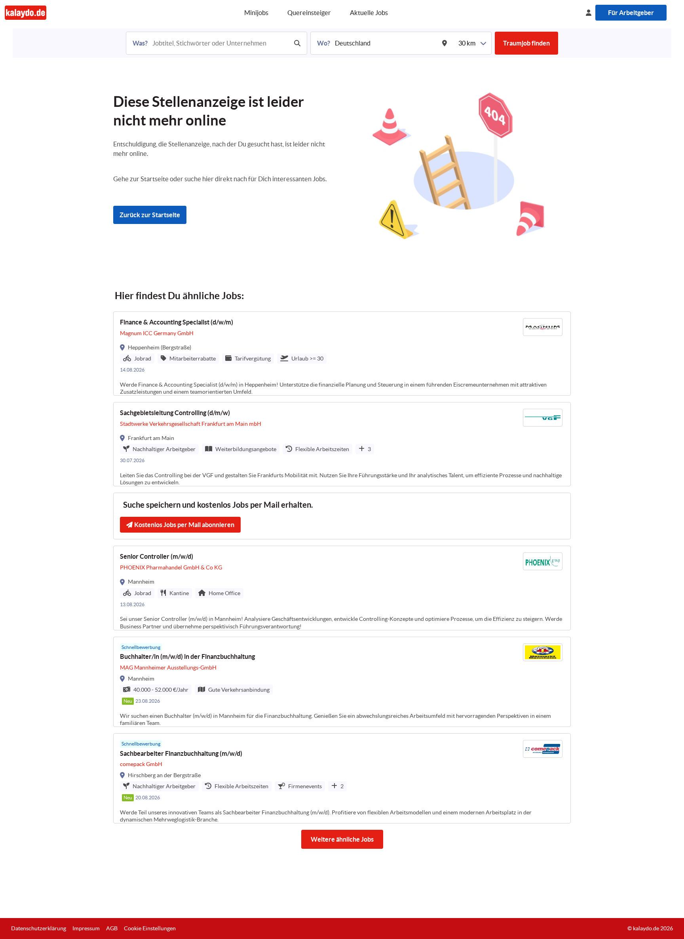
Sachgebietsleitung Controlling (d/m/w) (175, 412)
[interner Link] (25, 12)
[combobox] (219, 43)
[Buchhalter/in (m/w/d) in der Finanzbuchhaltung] (342, 682)
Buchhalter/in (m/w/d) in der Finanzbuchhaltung (187, 656)
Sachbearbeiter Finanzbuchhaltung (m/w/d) (181, 753)
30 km (466, 43)
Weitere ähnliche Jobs (342, 839)
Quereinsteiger (309, 12)
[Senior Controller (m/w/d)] (342, 588)
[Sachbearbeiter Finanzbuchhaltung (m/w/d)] (342, 778)
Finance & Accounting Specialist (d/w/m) (176, 322)
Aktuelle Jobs (369, 12)
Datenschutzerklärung (38, 928)
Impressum (86, 928)
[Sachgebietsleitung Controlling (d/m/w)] (342, 444)
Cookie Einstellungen (150, 928)
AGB (112, 928)
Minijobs (256, 12)
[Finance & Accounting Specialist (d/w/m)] (342, 353)
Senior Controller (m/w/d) (156, 556)
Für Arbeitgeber (631, 12)
